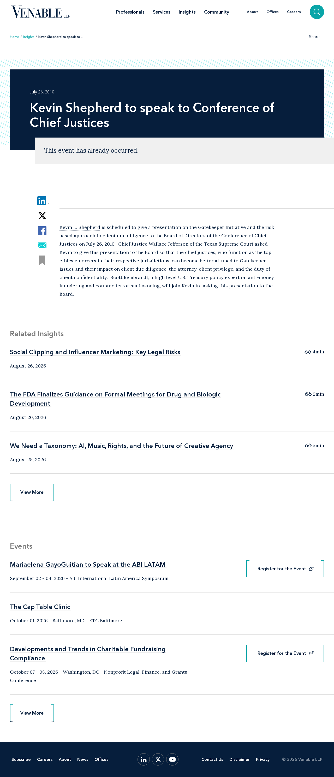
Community (216, 12)
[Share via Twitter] (42, 215)
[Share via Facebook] (42, 230)
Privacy (263, 759)
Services (161, 12)
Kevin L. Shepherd (79, 227)
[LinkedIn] (144, 759)
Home (14, 36)
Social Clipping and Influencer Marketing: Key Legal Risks (95, 352)
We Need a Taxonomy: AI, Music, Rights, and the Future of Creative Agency (121, 445)
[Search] (317, 12)
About (252, 12)
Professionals (130, 12)
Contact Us (212, 759)
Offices (272, 12)
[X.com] (158, 759)
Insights (187, 12)
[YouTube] (172, 759)
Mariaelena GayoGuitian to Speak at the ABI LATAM (87, 564)
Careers (294, 12)
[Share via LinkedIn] (42, 200)
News (82, 759)
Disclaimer (239, 759)
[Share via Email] (42, 245)
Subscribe (21, 759)
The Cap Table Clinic (40, 606)
